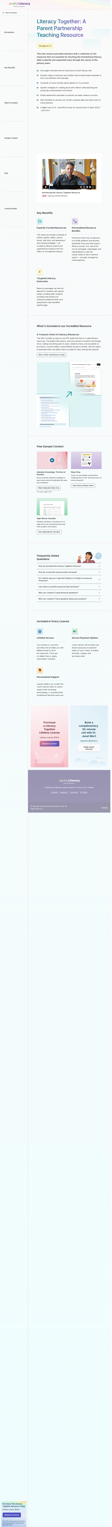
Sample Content (11, 138)
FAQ (6, 173)
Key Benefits (9, 67)
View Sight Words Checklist (49, 532)
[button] (49, 488)
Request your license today (50, 141)
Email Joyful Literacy (89, 748)
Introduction (9, 32)
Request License (12, 1515)
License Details (10, 208)
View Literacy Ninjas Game (83, 485)
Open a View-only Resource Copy (51, 355)
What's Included (11, 103)
